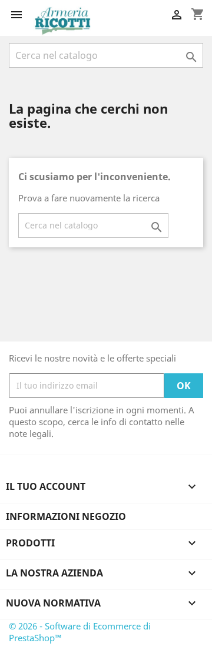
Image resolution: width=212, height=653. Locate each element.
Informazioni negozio (66, 516)
